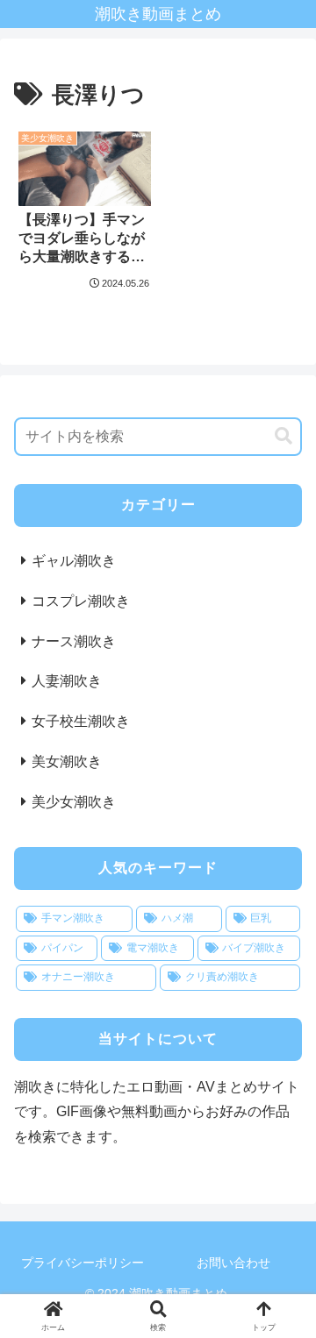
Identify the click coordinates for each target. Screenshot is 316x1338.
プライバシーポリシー (82, 1263)
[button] (283, 436)
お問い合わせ (233, 1263)
